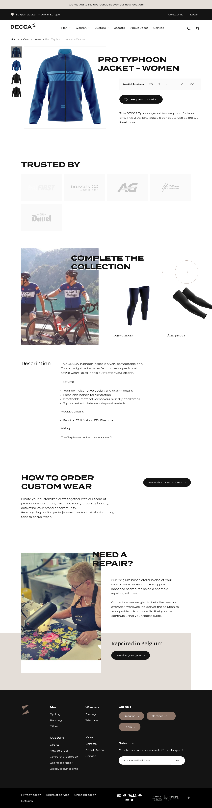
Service (158, 28)
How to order (59, 750)
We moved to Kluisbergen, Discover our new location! (106, 4)
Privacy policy (31, 794)
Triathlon (91, 720)
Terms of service (57, 794)
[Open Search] (189, 28)
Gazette (119, 28)
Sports (54, 744)
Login (194, 14)
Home (15, 39)
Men (64, 28)
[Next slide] (187, 272)
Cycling (55, 714)
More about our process (165, 482)
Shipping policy (85, 794)
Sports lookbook (61, 762)
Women (81, 28)
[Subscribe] (178, 760)
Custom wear (32, 39)
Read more (127, 122)
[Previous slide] (163, 272)
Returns (129, 716)
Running (56, 720)
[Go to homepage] (23, 24)
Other (54, 726)
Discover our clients (64, 768)
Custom (100, 28)
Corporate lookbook (64, 756)
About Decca (139, 28)
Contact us (176, 14)
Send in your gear (128, 655)
